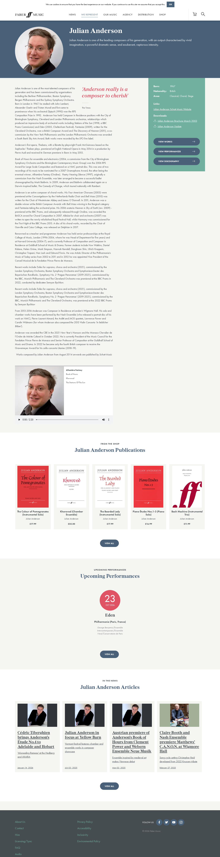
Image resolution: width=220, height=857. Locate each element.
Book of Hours (72, 374)
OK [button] (170, 4)
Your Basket (195, 14)
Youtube (174, 822)
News (72, 14)
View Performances (169, 151)
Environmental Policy (88, 841)
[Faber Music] (29, 14)
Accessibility (84, 828)
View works (165, 141)
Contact (19, 828)
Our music (110, 14)
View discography (168, 161)
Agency (128, 14)
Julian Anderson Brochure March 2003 (177, 121)
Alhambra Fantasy (74, 370)
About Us (20, 822)
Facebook (159, 822)
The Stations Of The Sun (75, 382)
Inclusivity (82, 835)
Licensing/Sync (23, 841)
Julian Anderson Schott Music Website (172, 109)
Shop (162, 14)
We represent (89, 14)
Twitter (166, 822)
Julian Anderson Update (170, 126)
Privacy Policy (85, 822)
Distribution (146, 14)
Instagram (181, 822)
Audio (18, 854)
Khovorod (70, 378)
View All (109, 543)
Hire (17, 835)
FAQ (17, 847)
